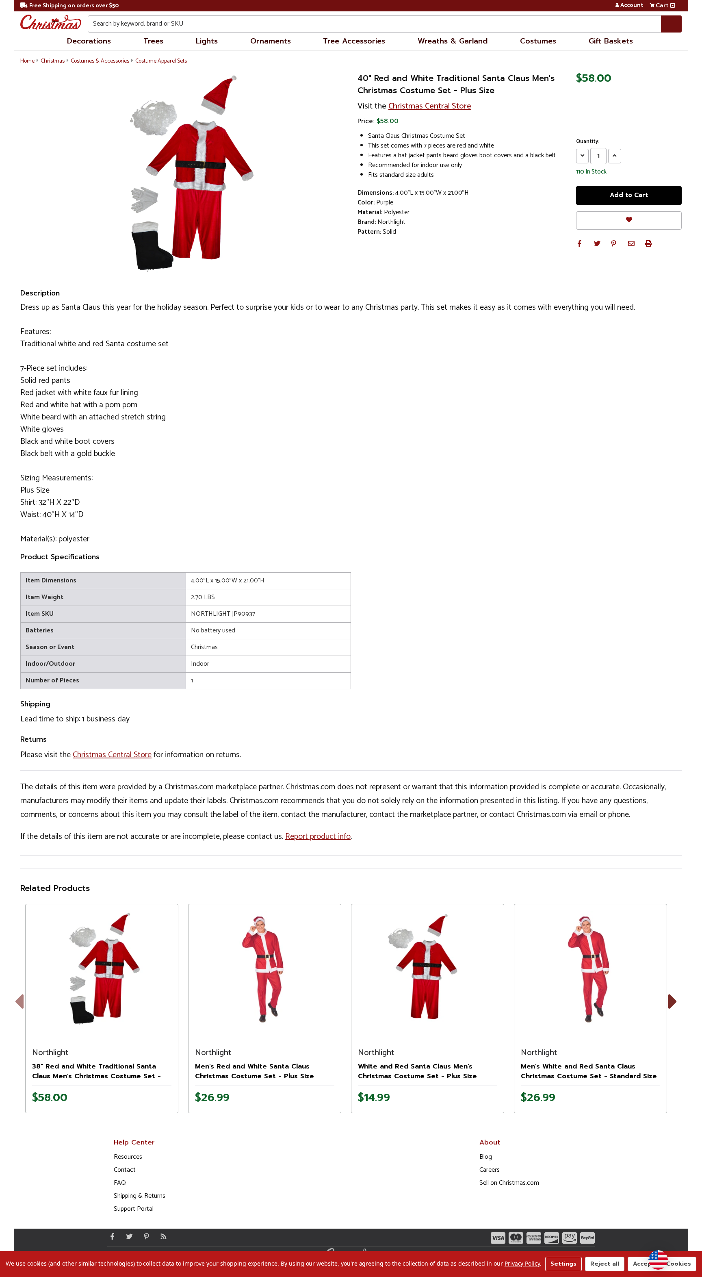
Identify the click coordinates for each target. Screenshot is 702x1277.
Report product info (318, 836)
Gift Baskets (611, 41)
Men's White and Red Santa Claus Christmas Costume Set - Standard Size (589, 1071)
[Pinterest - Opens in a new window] (144, 1236)
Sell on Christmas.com (509, 1182)
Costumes (538, 41)
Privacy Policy (522, 1263)
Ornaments (270, 41)
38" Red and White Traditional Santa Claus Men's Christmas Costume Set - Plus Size (96, 1076)
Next (674, 1011)
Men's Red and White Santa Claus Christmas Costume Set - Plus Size (254, 1071)
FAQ (120, 1182)
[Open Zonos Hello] (658, 1260)
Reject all (604, 1264)
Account (631, 6)
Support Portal (134, 1208)
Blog (485, 1156)
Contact (125, 1169)
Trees (153, 41)
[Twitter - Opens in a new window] (127, 1236)
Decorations (89, 41)
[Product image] (101, 969)
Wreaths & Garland (453, 41)
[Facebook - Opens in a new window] (110, 1236)
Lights (207, 41)
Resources (128, 1156)
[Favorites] (629, 220)
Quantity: (587, 142)
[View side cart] (672, 5)
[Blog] (161, 1236)
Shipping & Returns (139, 1195)
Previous (25, 1011)
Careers (489, 1169)
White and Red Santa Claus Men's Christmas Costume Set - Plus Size (417, 1071)
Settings (563, 1264)
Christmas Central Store (429, 106)
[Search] (671, 24)
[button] (579, 243)
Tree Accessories (354, 41)
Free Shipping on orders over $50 (74, 6)
